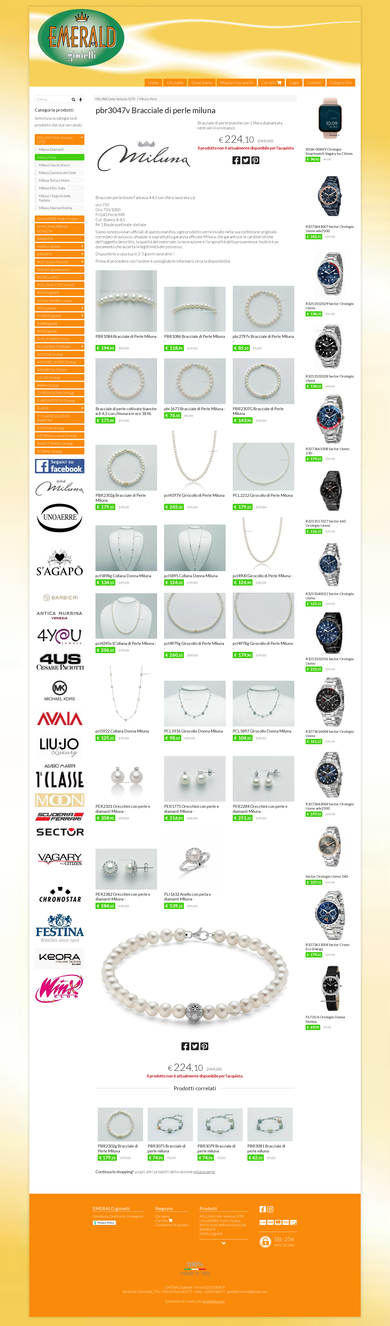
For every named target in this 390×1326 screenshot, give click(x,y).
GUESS (43, 408)
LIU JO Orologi (48, 377)
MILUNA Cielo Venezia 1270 (115, 99)
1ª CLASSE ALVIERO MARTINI (53, 418)
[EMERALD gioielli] (195, 47)
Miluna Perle (148, 99)
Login (294, 82)
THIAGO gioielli (49, 316)
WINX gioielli (47, 331)
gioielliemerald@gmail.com (247, 1291)
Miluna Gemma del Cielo (57, 172)
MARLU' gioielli (48, 246)
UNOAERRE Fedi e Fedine (57, 219)
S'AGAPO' (45, 254)
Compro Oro (341, 82)
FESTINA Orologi (50, 428)
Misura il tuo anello (236, 82)
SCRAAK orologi (49, 451)
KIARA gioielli (47, 323)
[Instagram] (270, 1210)
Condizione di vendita (171, 1225)
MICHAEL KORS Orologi (56, 362)
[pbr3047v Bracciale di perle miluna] (143, 155)
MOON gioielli (48, 292)
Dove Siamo (201, 82)
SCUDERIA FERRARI (53, 346)
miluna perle (204, 1171)
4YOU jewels (47, 308)
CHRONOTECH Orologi (56, 400)
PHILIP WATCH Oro (53, 339)
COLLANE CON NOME (56, 285)
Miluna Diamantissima (55, 208)
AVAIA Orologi (48, 385)
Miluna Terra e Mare (54, 180)
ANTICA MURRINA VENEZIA (52, 228)
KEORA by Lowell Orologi (57, 435)
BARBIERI (45, 238)
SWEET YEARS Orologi (55, 443)
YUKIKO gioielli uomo (53, 269)
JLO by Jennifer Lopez (54, 300)
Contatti (314, 82)
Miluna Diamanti (51, 149)
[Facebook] (263, 1210)
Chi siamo (175, 82)
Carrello (269, 82)
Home (153, 82)
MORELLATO (48, 277)
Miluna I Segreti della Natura (54, 198)
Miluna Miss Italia (52, 188)
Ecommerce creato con (195, 1301)
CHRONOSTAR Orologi (55, 393)
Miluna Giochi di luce (54, 165)
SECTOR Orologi (50, 354)
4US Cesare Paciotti (52, 262)
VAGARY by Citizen (51, 369)
